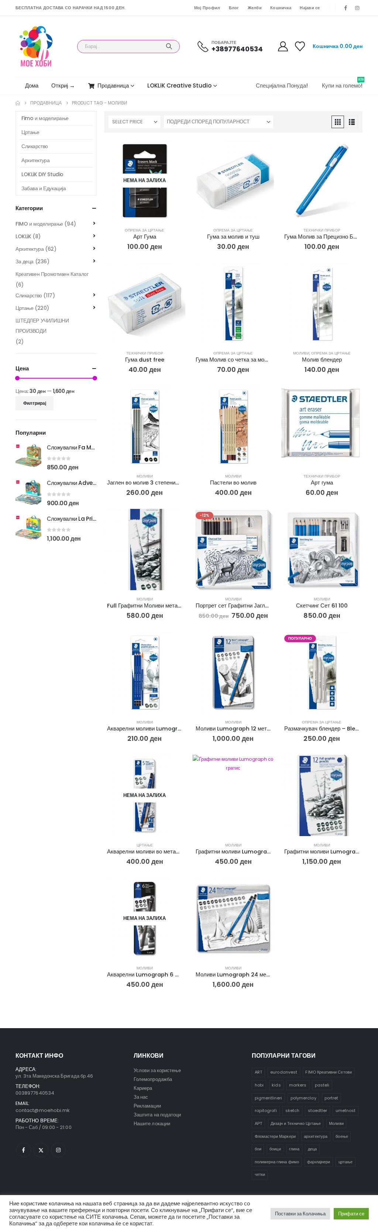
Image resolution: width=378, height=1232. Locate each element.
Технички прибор (321, 230)
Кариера (143, 1088)
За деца (25, 261)
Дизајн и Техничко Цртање (296, 1123)
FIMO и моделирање (39, 223)
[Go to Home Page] (18, 103)
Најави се (310, 8)
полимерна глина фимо (277, 1162)
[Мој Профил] (283, 46)
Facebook (23, 1150)
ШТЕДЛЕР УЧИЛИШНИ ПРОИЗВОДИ (42, 326)
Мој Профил (207, 8)
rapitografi (266, 1110)
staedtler (317, 1110)
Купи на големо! (342, 83)
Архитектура (35, 160)
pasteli (322, 1085)
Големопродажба (153, 1079)
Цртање (145, 845)
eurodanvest (283, 1072)
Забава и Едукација (43, 188)
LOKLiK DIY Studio (42, 174)
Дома (31, 85)
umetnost (346, 1110)
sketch (292, 1110)
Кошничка (280, 8)
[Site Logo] (36, 46)
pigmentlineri (268, 1098)
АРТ (258, 1123)
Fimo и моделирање (45, 118)
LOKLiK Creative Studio (179, 85)
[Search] (169, 46)
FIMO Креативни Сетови (328, 1072)
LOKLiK (23, 236)
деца (312, 1149)
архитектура (315, 1136)
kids (276, 1085)
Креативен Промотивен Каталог (52, 274)
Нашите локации (152, 1123)
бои (258, 1149)
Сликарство (34, 146)
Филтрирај (34, 403)
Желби (255, 8)
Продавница (113, 85)
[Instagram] (357, 8)
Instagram (58, 1150)
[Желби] (300, 46)
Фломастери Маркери (275, 1136)
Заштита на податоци (157, 1114)
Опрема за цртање (144, 230)
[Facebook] (346, 8)
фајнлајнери (318, 1162)
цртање (346, 1162)
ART (258, 1072)
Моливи (301, 353)
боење (342, 1136)
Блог (234, 8)
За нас (141, 1097)
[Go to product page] (233, 180)
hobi (259, 1085)
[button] (337, 122)
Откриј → (63, 85)
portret (331, 1098)
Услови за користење (157, 1070)
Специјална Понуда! (282, 85)
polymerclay (303, 1098)
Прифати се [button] (351, 1213)
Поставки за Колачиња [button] (300, 1213)
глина (294, 1149)
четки (260, 1174)
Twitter (41, 1150)
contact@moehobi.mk (43, 1110)
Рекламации (147, 1105)
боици (275, 1149)
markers (297, 1085)
